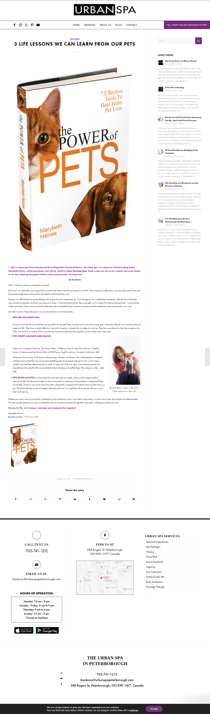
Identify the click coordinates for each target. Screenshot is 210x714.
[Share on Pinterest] (60, 499)
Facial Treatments (154, 562)
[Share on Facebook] (15, 499)
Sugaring (150, 566)
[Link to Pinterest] (32, 24)
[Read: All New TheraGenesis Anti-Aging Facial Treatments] (161, 152)
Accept (154, 708)
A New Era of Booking (174, 87)
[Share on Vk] (104, 499)
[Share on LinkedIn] (75, 499)
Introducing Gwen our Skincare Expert (181, 61)
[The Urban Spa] (105, 10)
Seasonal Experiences (157, 542)
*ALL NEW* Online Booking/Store (187, 25)
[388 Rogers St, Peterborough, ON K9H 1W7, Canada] (61, 684)
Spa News (75, 39)
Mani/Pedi (151, 556)
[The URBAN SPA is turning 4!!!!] (207, 357)
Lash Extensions (154, 572)
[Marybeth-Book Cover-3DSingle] (74, 160)
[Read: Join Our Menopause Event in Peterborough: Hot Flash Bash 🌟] (161, 220)
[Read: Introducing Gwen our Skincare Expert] (161, 63)
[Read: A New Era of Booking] (161, 89)
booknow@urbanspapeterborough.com (37, 579)
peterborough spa (84, 479)
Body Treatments (154, 582)
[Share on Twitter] (30, 499)
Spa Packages (153, 546)
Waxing (150, 552)
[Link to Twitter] (26, 24)
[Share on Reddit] (119, 499)
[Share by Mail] (133, 499)
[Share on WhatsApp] (45, 499)
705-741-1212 (36, 551)
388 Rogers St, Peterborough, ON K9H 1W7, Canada (107, 685)
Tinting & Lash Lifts (155, 576)
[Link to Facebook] (14, 24)
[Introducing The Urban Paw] (2, 357)
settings (134, 710)
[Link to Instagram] (20, 24)
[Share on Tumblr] (89, 499)
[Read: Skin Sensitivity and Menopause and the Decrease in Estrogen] (161, 185)
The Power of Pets (31, 416)
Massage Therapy (155, 586)
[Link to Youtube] (38, 24)
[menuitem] (76, 25)
